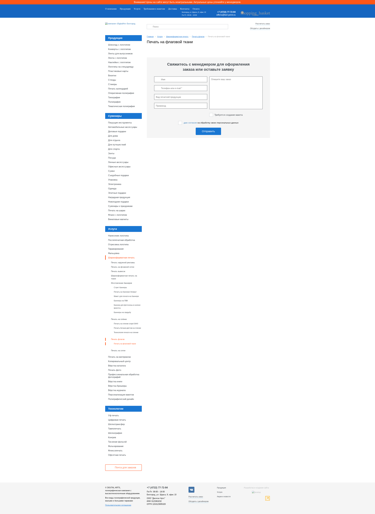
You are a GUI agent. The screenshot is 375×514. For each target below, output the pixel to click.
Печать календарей (118, 88)
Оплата (196, 9)
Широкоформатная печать (121, 257)
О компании (111, 9)
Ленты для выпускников (120, 53)
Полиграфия (114, 102)
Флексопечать (115, 450)
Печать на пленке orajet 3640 (126, 324)
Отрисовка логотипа (118, 244)
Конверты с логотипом (119, 49)
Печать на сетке (118, 350)
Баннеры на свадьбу (122, 312)
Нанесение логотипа (118, 235)
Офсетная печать (117, 455)
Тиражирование (116, 249)
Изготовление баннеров (121, 283)
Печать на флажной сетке (122, 267)
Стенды (112, 80)
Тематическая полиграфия (121, 106)
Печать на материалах (119, 357)
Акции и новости (224, 497)
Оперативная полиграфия (121, 93)
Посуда (112, 157)
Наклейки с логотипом (119, 62)
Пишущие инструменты (120, 122)
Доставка (172, 9)
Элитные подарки (117, 193)
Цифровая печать (117, 420)
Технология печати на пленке (126, 332)
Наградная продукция (119, 197)
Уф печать (113, 415)
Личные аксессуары (118, 162)
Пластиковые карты (118, 71)
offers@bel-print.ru (226, 15)
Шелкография (115, 433)
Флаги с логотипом (117, 215)
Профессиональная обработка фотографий (123, 375)
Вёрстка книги (115, 381)
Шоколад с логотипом (119, 44)
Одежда (112, 188)
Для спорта (114, 149)
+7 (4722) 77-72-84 (226, 12)
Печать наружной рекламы (123, 262)
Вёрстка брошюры (117, 386)
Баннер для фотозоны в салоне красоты (127, 306)
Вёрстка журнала (117, 390)
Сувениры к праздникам (120, 206)
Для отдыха (114, 140)
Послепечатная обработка (121, 240)
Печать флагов (118, 339)
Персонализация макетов (121, 394)
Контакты (184, 9)
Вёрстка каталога (117, 365)
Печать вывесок (118, 271)
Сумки (111, 171)
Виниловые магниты (118, 219)
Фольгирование (115, 446)
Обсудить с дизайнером (260, 28)
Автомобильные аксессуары (122, 127)
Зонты (111, 153)
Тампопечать (114, 428)
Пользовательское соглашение (118, 505)
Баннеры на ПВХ (121, 301)
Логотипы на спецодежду (121, 66)
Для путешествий (117, 144)
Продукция (125, 9)
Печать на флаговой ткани (125, 344)
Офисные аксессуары (119, 166)
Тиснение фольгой (117, 442)
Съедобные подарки (118, 175)
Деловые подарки (117, 131)
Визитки (112, 75)
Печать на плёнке (119, 319)
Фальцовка (113, 253)
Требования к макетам (154, 9)
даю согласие (190, 123)
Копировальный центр (119, 361)
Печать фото (114, 370)
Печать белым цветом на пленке (127, 328)
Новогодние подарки (118, 201)
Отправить (208, 131)
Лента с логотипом (117, 58)
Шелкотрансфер (116, 424)
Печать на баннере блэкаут (125, 292)
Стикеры (112, 84)
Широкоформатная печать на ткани (124, 277)
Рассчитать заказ (262, 24)
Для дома (113, 136)
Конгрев (112, 437)
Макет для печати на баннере (126, 296)
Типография (114, 97)
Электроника (114, 184)
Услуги (137, 9)
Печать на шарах (116, 210)
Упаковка (112, 179)
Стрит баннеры (120, 287)
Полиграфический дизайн (121, 399)
